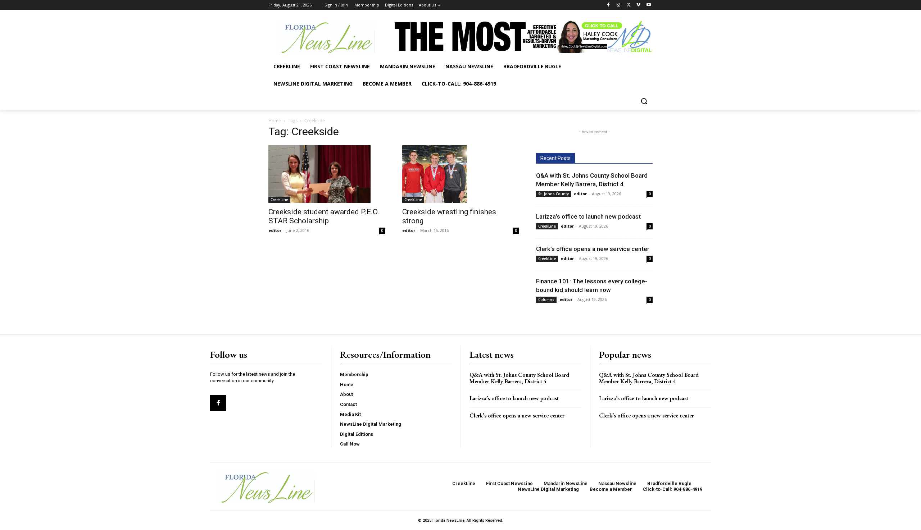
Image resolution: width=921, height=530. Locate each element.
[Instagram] (618, 5)
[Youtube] (648, 5)
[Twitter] (629, 5)
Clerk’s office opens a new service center (592, 248)
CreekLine (279, 199)
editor (274, 230)
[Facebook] (608, 5)
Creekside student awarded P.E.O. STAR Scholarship (323, 216)
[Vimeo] (638, 5)
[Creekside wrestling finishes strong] (460, 174)
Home (274, 121)
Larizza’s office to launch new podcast (588, 216)
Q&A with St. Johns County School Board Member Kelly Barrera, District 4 (519, 378)
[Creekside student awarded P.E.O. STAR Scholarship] (326, 174)
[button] (644, 101)
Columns (546, 299)
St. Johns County (553, 193)
